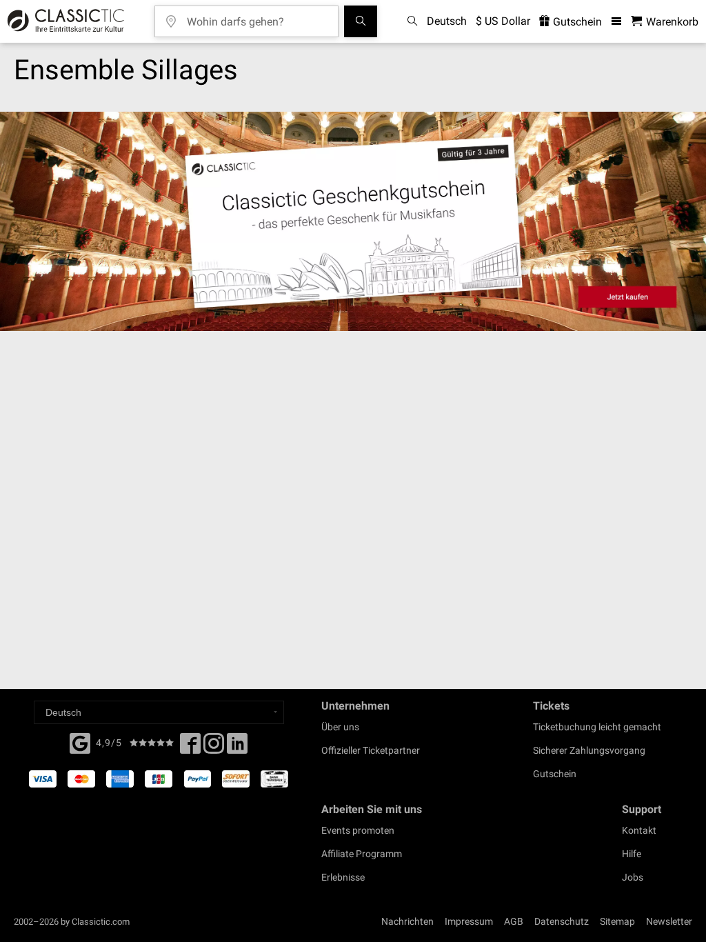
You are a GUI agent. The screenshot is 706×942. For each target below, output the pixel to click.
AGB (513, 921)
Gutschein (576, 21)
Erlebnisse (343, 877)
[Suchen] (360, 21)
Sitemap (617, 921)
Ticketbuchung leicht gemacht (597, 726)
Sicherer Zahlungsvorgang (589, 750)
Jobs (632, 877)
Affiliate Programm (361, 853)
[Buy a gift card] (353, 221)
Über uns (340, 726)
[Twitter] (213, 747)
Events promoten (357, 830)
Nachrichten (407, 921)
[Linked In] (237, 747)
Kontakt (639, 830)
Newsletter (669, 921)
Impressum (469, 921)
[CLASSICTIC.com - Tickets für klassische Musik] (64, 21)
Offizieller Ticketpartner (370, 750)
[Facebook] (80, 742)
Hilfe (631, 853)
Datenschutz (561, 921)
